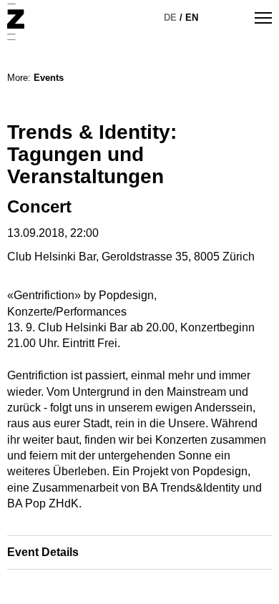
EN (191, 17)
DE (170, 17)
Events (49, 77)
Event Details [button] (43, 552)
